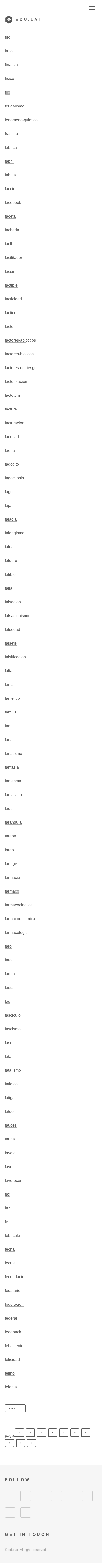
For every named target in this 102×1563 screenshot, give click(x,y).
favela (10, 1153)
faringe (11, 864)
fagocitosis (14, 478)
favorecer (13, 1180)
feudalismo (14, 106)
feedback (13, 1332)
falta (8, 671)
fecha (10, 1249)
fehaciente (14, 1346)
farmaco (12, 891)
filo (7, 92)
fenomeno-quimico (21, 120)
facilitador (13, 258)
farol (9, 960)
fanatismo (13, 753)
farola (10, 974)
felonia (11, 1387)
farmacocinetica (19, 905)
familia (11, 712)
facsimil (11, 271)
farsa (9, 988)
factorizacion (16, 381)
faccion (11, 189)
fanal (9, 740)
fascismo (13, 1029)
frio (7, 37)
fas (7, 1001)
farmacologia (16, 932)
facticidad (13, 299)
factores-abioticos (20, 340)
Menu (92, 8)
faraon (10, 836)
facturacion (14, 423)
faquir (10, 808)
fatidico (11, 1084)
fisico (9, 78)
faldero (11, 561)
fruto (9, 51)
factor (10, 326)
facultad (12, 437)
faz (7, 1208)
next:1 (15, 1408)
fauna (10, 1139)
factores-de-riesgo (21, 368)
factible (11, 285)
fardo (9, 850)
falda (9, 547)
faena (10, 450)
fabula (10, 175)
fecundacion (15, 1277)
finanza (11, 65)
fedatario (12, 1291)
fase (8, 1043)
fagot (9, 492)
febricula (12, 1235)
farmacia (12, 877)
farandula (13, 822)
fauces (11, 1125)
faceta (10, 216)
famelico (12, 698)
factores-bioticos (19, 354)
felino (10, 1373)
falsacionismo (17, 616)
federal (11, 1318)
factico (10, 313)
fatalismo (13, 1070)
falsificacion (15, 657)
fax (7, 1194)
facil (8, 244)
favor (9, 1167)
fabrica (11, 147)
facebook (13, 202)
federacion (14, 1304)
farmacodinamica (20, 919)
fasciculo (13, 1015)
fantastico (13, 795)
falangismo (14, 533)
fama (9, 685)
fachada (12, 230)
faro (8, 946)
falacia (11, 519)
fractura (11, 134)
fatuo (9, 1111)
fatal (8, 1056)
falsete (11, 643)
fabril (9, 161)
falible (10, 574)
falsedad (12, 629)
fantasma (13, 781)
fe (6, 1222)
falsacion (13, 602)
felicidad (12, 1359)
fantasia (12, 767)
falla (8, 588)
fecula (10, 1263)
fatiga (10, 1098)
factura (11, 409)
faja (8, 505)
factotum (12, 395)
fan (7, 726)
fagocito (12, 464)
